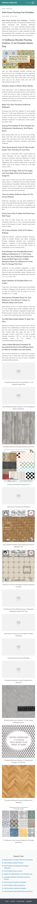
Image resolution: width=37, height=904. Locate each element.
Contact (12, 901)
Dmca (7, 901)
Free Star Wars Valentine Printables (15, 888)
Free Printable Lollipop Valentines (14, 885)
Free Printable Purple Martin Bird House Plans (18, 891)
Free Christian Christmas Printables (15, 882)
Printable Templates (9, 3)
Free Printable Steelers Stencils (13, 863)
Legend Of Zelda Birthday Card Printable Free (18, 874)
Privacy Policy (20, 901)
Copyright (29, 901)
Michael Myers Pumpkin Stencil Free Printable (18, 860)
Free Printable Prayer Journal (13, 871)
